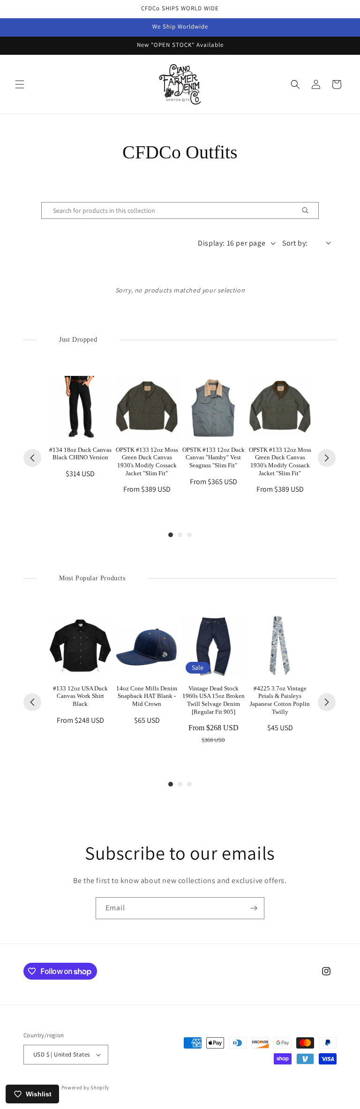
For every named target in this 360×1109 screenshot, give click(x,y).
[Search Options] (309, 210)
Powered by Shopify (85, 1087)
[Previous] (32, 458)
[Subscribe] (253, 908)
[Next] (327, 458)
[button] (19, 84)
